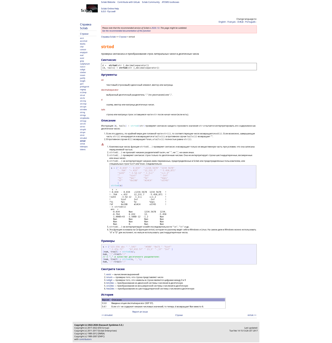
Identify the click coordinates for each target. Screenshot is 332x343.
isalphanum (85, 64)
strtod (82, 141)
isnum (82, 75)
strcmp (83, 101)
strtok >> (252, 315)
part (82, 84)
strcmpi (83, 104)
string (82, 112)
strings (83, 115)
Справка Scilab (85, 26)
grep (82, 61)
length (82, 81)
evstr (82, 58)
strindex (83, 109)
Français (231, 21)
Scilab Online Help (110, 8)
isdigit (82, 69)
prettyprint (84, 86)
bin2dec (110, 282)
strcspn (83, 106)
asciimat (83, 41)
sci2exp (83, 92)
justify (82, 78)
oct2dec (110, 285)
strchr (82, 98)
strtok (82, 143)
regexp (83, 89)
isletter (83, 72)
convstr (83, 49)
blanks (82, 44)
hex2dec (110, 288)
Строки (84, 33)
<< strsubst (107, 315)
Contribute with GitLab (128, 2)
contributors (85, 339)
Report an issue (140, 311)
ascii (82, 38)
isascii (82, 66)
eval (82, 55)
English (222, 21)
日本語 (240, 21)
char (82, 46)
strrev (82, 126)
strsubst (83, 138)
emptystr (84, 52)
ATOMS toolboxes (170, 2)
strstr (82, 135)
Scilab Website (108, 2)
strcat (82, 95)
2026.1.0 (155, 27)
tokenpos (84, 146)
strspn (82, 132)
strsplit (83, 129)
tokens (83, 149)
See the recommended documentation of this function (126, 30)
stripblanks (84, 118)
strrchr (83, 124)
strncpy (83, 121)
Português (250, 21)
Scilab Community (151, 2)
